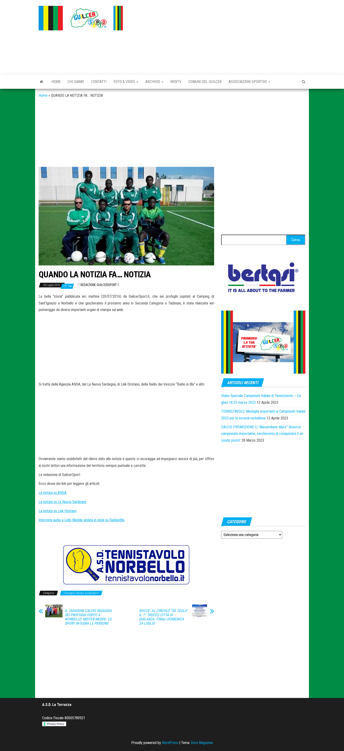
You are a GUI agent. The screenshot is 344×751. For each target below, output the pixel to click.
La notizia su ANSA (52, 492)
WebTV (175, 81)
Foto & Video (124, 81)
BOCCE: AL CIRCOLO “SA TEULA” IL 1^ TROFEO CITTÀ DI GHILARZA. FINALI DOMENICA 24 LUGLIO (163, 617)
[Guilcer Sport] (41, 82)
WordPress (170, 742)
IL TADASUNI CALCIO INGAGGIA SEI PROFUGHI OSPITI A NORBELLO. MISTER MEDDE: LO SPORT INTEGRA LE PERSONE (88, 617)
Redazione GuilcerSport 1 (100, 285)
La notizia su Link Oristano (58, 511)
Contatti (98, 81)
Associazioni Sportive (248, 81)
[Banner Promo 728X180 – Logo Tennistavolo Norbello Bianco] (126, 564)
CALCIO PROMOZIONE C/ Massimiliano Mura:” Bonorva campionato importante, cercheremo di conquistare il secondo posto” (262, 434)
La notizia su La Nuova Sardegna (62, 502)
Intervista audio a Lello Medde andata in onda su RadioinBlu (81, 520)
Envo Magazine (202, 742)
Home (56, 81)
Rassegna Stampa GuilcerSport (81, 593)
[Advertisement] (217, 36)
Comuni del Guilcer (205, 81)
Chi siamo (76, 81)
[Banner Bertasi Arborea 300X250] (263, 278)
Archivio (153, 81)
